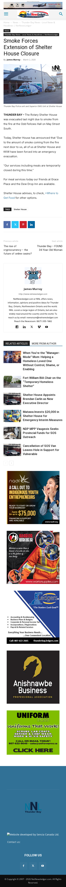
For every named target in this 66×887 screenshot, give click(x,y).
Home (7, 22)
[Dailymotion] (18, 327)
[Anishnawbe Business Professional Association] (33, 677)
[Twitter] (15, 224)
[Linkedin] (31, 224)
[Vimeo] (40, 327)
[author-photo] (33, 284)
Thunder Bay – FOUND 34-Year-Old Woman (49, 248)
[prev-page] (6, 463)
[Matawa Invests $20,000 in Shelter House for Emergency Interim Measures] (12, 416)
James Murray (13, 59)
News (15, 22)
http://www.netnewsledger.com (33, 294)
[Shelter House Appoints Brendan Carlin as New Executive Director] (12, 399)
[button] (6, 14)
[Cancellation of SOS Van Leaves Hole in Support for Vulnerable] (12, 450)
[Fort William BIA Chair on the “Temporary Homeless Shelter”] (12, 382)
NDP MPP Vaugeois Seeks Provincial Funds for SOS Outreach (41, 433)
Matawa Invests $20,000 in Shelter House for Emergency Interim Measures (42, 416)
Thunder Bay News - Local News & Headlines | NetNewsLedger (29, 24)
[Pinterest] (23, 224)
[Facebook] (7, 224)
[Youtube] (48, 327)
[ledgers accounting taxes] (33, 617)
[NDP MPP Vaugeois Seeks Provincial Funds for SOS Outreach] (12, 433)
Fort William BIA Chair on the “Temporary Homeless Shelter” (42, 382)
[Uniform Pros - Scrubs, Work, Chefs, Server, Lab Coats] (33, 732)
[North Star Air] (33, 5)
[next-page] (11, 463)
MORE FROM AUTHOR (44, 343)
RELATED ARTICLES (17, 343)
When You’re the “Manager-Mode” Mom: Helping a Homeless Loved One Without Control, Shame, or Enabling (41, 361)
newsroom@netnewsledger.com (40, 842)
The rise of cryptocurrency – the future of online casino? (18, 250)
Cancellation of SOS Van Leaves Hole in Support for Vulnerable (41, 450)
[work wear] (33, 557)
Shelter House (20, 209)
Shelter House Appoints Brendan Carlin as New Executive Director (39, 399)
